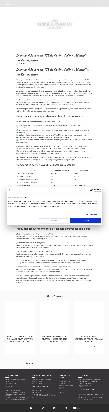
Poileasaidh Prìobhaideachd (16, 399)
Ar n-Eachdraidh (38, 381)
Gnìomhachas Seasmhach (42, 394)
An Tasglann (37, 383)
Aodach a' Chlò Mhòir (41, 386)
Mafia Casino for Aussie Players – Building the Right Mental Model (54, 339)
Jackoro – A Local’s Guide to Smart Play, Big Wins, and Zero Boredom (20, 339)
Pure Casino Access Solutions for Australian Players (89, 339)
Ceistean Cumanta (12, 391)
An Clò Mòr (36, 391)
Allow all (85, 221)
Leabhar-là (63, 383)
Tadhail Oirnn (64, 382)
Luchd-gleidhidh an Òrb (15, 380)
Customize (53, 221)
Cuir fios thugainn (66, 385)
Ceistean (9, 386)
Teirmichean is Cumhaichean (16, 397)
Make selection (91, 214)
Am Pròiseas (36, 392)
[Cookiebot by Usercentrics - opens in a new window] (91, 190)
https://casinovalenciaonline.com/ (28, 269)
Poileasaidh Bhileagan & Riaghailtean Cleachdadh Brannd (15, 394)
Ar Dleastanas (11, 375)
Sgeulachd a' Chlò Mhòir (42, 375)
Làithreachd (10, 383)
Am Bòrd (8, 381)
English (62, 392)
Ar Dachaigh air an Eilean (42, 380)
